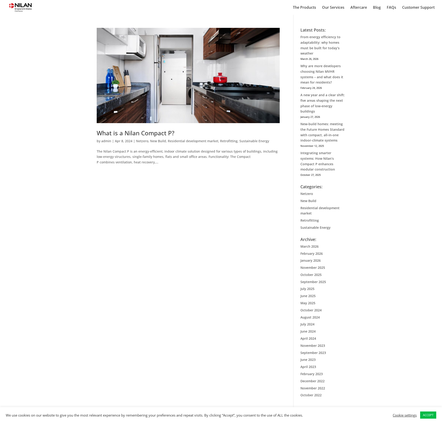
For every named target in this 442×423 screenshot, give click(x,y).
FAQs (391, 8)
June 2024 (308, 331)
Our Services (333, 8)
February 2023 (311, 374)
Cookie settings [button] (405, 415)
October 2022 (311, 395)
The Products (304, 8)
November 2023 (312, 345)
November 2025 (312, 267)
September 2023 (313, 353)
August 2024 (310, 317)
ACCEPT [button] (428, 415)
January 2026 (310, 260)
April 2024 (308, 338)
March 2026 (309, 246)
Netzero (142, 141)
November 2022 (312, 388)
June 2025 (308, 296)
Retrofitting (229, 141)
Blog (377, 8)
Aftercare (358, 8)
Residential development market (193, 141)
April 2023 (308, 367)
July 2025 (307, 289)
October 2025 (311, 274)
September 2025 (313, 282)
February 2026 (311, 253)
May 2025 (307, 303)
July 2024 (307, 324)
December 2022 (312, 381)
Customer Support (418, 8)
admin (106, 141)
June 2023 (308, 359)
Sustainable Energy (254, 141)
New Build (158, 141)
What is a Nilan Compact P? (135, 133)
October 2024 (311, 310)
